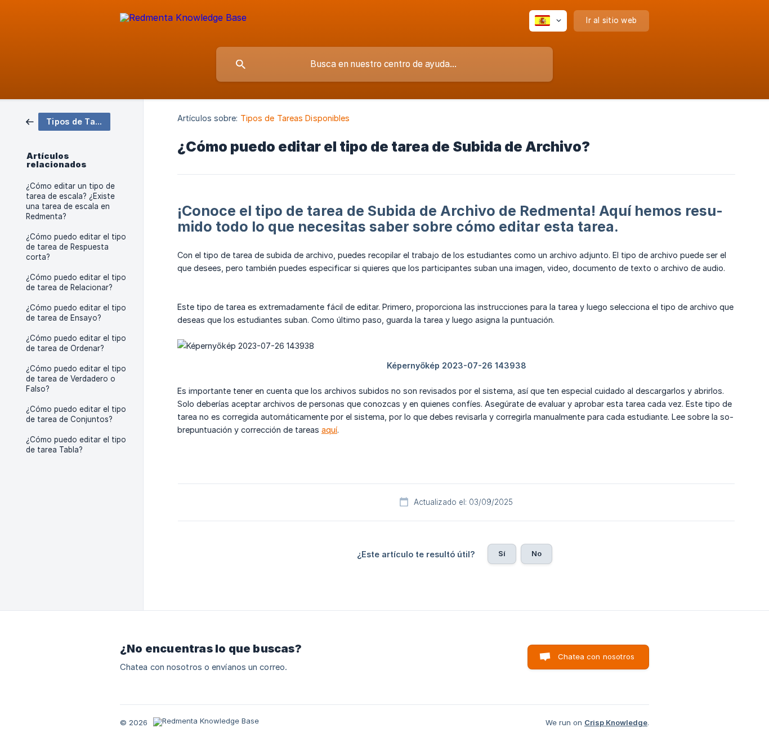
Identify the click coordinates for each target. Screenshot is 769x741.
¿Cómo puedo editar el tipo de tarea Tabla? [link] (76, 444)
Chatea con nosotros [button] (596, 656)
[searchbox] (384, 64)
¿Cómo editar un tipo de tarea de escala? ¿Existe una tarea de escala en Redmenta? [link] (70, 201)
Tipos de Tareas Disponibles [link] (295, 118)
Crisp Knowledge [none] (615, 722)
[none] (183, 19)
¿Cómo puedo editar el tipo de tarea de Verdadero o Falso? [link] (76, 378)
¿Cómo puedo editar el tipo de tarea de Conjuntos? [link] (76, 414)
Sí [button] (502, 553)
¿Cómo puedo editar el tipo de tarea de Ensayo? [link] (76, 312)
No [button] (536, 553)
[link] (68, 121)
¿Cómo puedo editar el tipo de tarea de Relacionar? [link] (76, 282)
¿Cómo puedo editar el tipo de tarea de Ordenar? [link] (76, 343)
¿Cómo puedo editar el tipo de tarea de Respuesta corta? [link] (76, 246)
